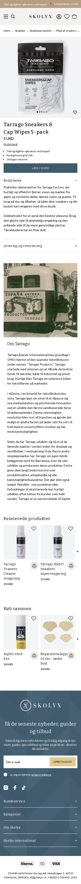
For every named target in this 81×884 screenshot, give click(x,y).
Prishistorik (11, 144)
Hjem (7, 30)
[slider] (40, 77)
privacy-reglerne (41, 774)
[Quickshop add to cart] (34, 566)
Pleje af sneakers (66, 30)
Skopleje (20, 30)
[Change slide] (37, 112)
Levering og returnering (23, 246)
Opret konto (62, 761)
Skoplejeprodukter (40, 30)
